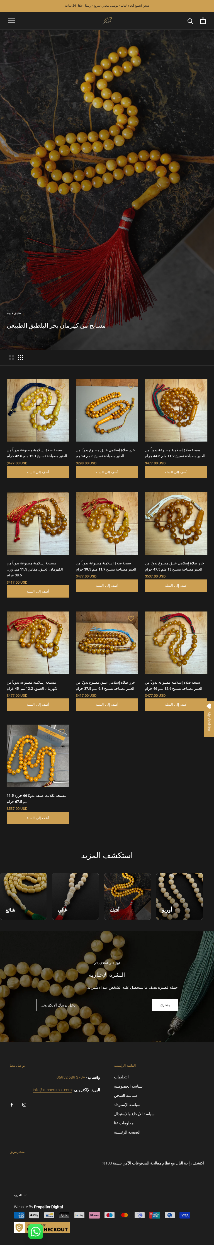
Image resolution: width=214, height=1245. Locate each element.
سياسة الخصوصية (128, 1086)
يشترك (165, 1005)
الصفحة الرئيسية (127, 1132)
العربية (18, 1195)
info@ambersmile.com (52, 1090)
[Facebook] (12, 1104)
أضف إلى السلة (38, 472)
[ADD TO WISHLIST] (62, 386)
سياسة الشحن (125, 1095)
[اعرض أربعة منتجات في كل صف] (20, 357)
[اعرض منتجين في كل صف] (11, 357)
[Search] (190, 21)
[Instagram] (24, 1104)
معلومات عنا (124, 1123)
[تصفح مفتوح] (11, 20)
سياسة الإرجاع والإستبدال (134, 1114)
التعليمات (121, 1077)
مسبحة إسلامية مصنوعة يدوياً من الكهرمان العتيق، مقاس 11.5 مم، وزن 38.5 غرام (35, 569)
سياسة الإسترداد (127, 1104)
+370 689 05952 (71, 1077)
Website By (38, 1207)
